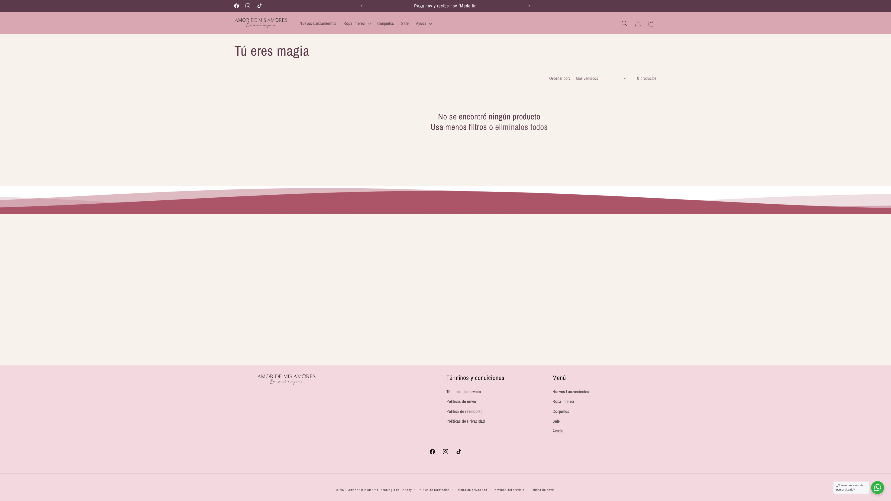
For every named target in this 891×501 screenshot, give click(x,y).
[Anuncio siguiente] (529, 6)
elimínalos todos (521, 127)
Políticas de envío (461, 401)
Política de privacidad (471, 490)
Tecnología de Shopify (395, 490)
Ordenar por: (559, 78)
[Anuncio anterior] (362, 6)
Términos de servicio (463, 392)
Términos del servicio (508, 490)
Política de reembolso (464, 411)
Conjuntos (560, 411)
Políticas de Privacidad (465, 421)
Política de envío (542, 490)
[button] (357, 23)
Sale (556, 421)
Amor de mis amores (363, 490)
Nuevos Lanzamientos (570, 392)
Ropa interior (563, 401)
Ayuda (557, 431)
